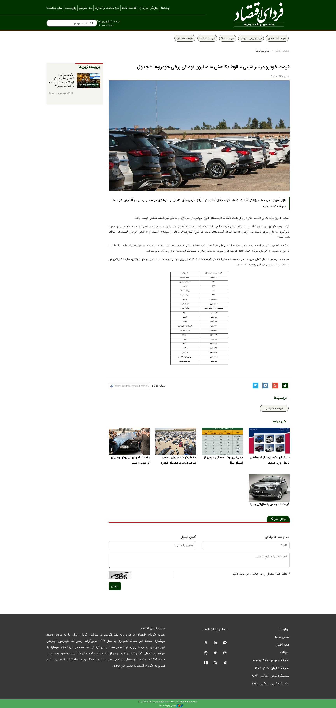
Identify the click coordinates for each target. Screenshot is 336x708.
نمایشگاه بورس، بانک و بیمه (271, 660)
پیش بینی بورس (251, 38)
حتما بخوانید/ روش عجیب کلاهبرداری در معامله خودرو (178, 460)
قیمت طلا (227, 38)
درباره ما (284, 629)
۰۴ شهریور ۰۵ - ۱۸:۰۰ (59, 93)
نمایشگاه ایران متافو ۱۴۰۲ (272, 668)
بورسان (143, 8)
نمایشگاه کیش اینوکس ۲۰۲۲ (271, 683)
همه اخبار (283, 645)
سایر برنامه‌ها (54, 8)
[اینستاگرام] (224, 653)
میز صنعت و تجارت (107, 8)
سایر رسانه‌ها (263, 51)
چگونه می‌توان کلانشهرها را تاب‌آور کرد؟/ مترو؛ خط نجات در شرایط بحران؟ (61, 80)
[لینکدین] (215, 643)
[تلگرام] (224, 643)
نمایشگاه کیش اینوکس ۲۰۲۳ (270, 676)
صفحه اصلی (282, 51)
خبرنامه (285, 652)
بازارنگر (154, 8)
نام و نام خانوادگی (277, 537)
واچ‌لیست (70, 8)
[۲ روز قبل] (88, 81)
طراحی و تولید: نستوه (167, 705)
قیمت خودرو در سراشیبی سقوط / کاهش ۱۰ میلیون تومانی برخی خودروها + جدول (213, 67)
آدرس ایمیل (188, 537)
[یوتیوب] (205, 643)
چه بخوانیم (85, 8)
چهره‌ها (165, 8)
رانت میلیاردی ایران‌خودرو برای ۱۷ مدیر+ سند (130, 460)
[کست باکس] (224, 663)
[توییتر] (215, 653)
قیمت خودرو (274, 408)
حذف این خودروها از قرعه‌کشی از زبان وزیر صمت (270, 460)
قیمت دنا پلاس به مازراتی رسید (269, 504)
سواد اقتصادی (277, 38)
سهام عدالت (207, 38)
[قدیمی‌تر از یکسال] (269, 441)
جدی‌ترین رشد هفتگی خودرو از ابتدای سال (223, 460)
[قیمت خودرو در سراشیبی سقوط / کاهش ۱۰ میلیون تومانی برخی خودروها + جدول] (199, 135)
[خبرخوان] (215, 663)
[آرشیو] (205, 663)
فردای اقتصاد (254, 15)
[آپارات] (205, 653)
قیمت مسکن (185, 38)
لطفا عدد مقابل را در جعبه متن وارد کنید (261, 574)
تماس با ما (282, 637)
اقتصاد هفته (129, 8)
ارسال (114, 586)
